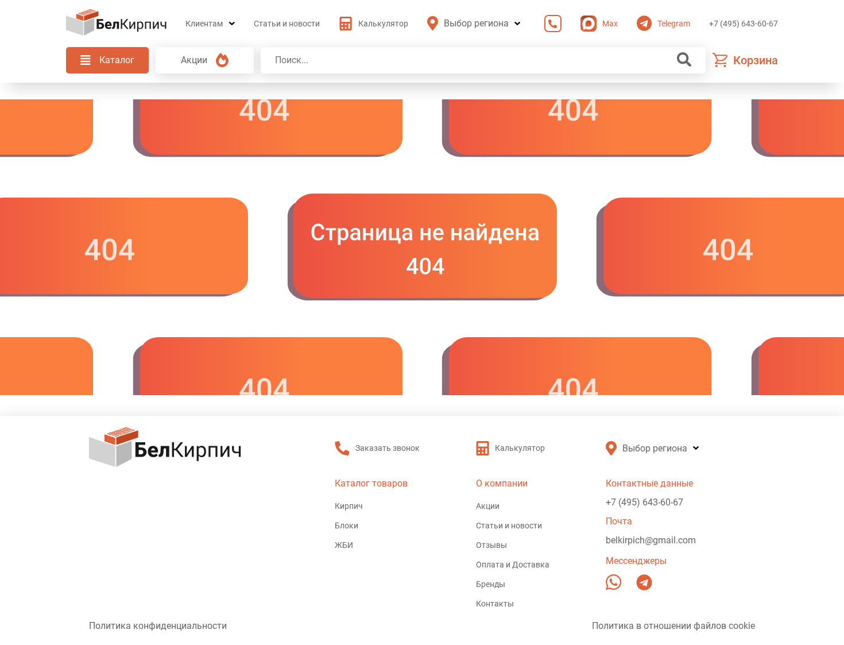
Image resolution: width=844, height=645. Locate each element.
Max (610, 23)
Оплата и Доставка (512, 564)
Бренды (490, 584)
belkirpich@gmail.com (651, 540)
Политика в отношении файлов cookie (673, 625)
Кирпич (349, 506)
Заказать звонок (550, 23)
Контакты (495, 603)
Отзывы (491, 545)
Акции (194, 60)
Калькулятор (383, 23)
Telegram (673, 23)
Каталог (116, 60)
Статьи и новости (287, 23)
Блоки (346, 525)
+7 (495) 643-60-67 (743, 23)
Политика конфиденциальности (158, 625)
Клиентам (204, 23)
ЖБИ (344, 545)
